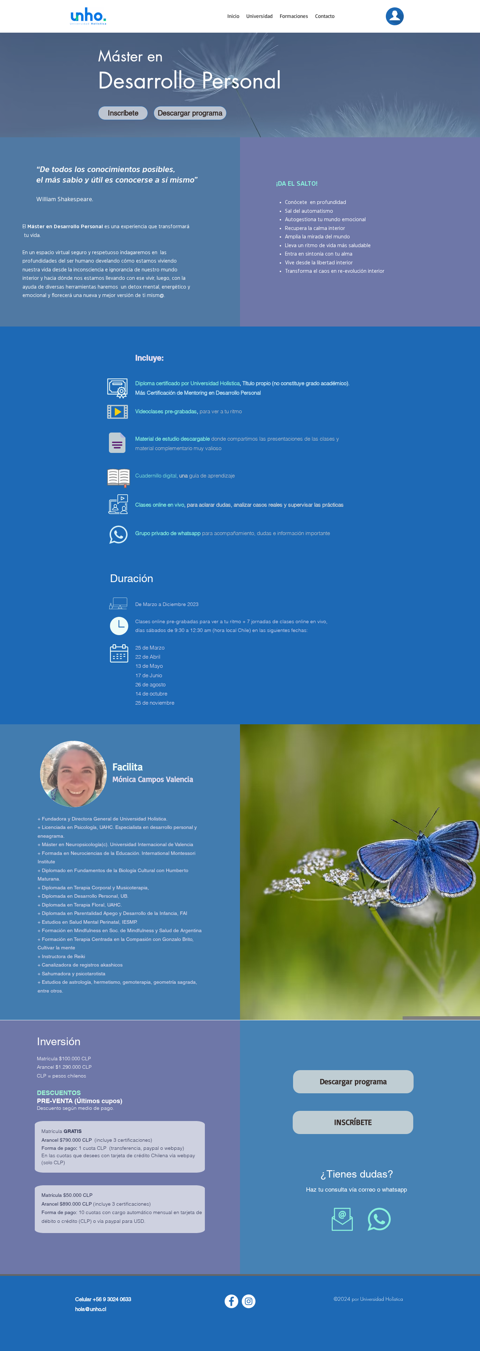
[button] (259, 16)
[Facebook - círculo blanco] (231, 1301)
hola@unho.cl (90, 1309)
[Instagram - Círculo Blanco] (248, 1301)
